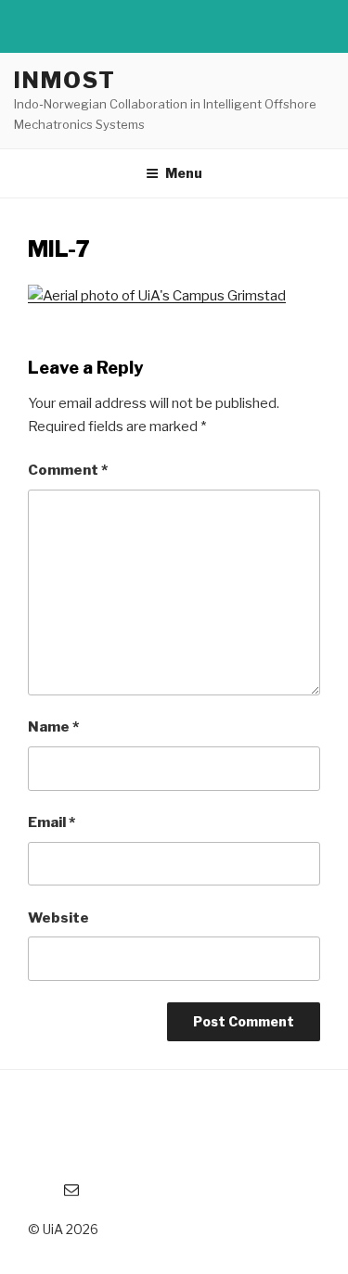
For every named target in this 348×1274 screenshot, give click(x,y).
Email (51, 822)
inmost (65, 80)
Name (53, 727)
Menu (183, 173)
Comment (68, 470)
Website (58, 918)
